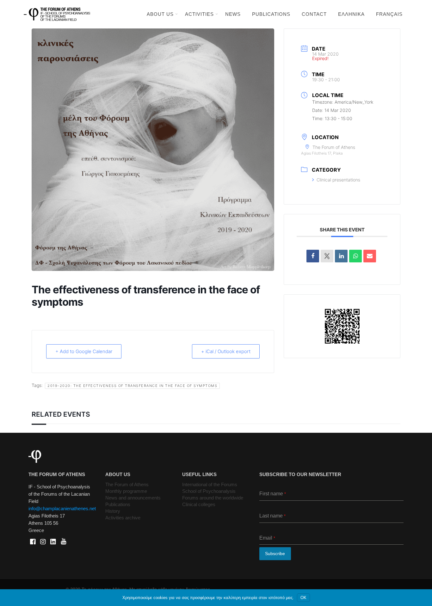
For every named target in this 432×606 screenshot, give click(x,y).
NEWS (233, 14)
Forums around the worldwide (212, 497)
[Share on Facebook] (312, 256)
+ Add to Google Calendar (83, 351)
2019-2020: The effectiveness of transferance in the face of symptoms (132, 385)
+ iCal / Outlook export (225, 351)
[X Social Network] (327, 256)
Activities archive (122, 517)
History (112, 511)
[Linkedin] (341, 256)
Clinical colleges (198, 504)
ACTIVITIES (199, 14)
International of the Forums (209, 484)
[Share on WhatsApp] (355, 256)
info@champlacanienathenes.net (62, 508)
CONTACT (314, 14)
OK (303, 597)
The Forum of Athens (127, 484)
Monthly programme (126, 491)
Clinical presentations (338, 179)
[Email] (369, 256)
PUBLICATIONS (271, 14)
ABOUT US (160, 14)
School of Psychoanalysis (209, 491)
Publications (117, 504)
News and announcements (133, 497)
